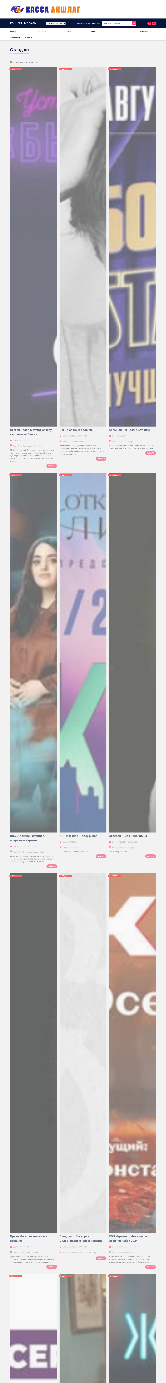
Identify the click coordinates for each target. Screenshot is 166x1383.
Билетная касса (146, 31)
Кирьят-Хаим (38, 852)
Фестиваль (41, 31)
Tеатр (118, 31)
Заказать (52, 466)
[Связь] (154, 23)
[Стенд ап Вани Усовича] (83, 247)
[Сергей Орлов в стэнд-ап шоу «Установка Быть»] (33, 247)
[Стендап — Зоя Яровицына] (132, 653)
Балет (93, 31)
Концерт (13, 31)
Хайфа (82, 442)
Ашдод (66, 442)
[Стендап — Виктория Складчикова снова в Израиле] (83, 1053)
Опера (68, 31)
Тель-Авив (73, 442)
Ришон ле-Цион (77, 1252)
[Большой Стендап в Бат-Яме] (132, 247)
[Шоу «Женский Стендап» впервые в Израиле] (33, 653)
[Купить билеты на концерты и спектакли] (45, 9)
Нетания (66, 1252)
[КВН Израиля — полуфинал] (83, 653)
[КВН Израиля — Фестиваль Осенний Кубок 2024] (132, 1053)
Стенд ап (14, 69)
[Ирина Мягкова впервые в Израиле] (33, 1053)
